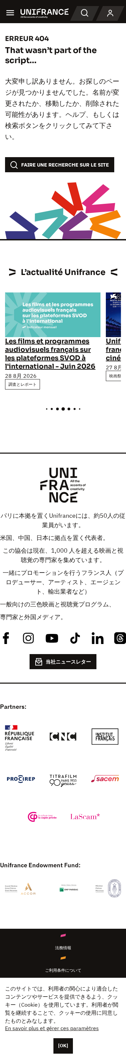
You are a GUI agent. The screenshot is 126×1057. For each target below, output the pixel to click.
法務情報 (63, 947)
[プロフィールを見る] (110, 13)
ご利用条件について (63, 970)
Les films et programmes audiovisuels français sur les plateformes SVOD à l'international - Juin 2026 (50, 354)
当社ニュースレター (68, 661)
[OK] (63, 1046)
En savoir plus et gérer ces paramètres (52, 1028)
